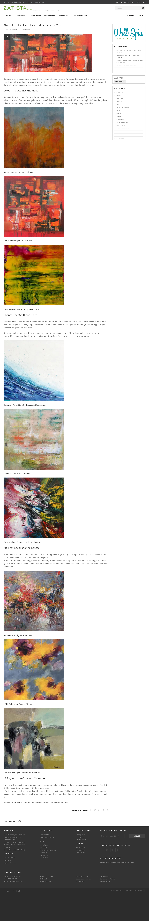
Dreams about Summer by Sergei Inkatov (22, 542)
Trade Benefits (44, 835)
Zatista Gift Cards (9, 840)
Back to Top (138, 890)
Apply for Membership (11, 863)
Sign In (117, 2)
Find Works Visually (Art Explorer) (14, 850)
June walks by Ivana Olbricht (17, 473)
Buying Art (119, 114)
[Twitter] (112, 850)
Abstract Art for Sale (46, 876)
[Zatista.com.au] (18, 9)
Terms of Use (80, 847)
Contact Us (43, 853)
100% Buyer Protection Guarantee (14, 845)
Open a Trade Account (47, 837)
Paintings (21, 15)
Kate (6, 30)
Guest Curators (120, 126)
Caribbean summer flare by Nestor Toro (21, 309)
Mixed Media (36, 15)
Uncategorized (120, 138)
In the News (43, 847)
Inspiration (63, 15)
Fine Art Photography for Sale (13, 881)
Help (133, 2)
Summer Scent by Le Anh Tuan (18, 635)
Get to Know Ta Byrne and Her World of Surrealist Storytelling (127, 70)
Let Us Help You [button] (80, 15)
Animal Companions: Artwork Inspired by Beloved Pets (127, 57)
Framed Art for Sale (82, 876)
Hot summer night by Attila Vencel (19, 240)
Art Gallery (119, 98)
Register (126, 2)
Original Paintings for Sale (12, 876)
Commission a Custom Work (13, 837)
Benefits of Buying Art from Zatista (14, 842)
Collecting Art (120, 120)
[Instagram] (117, 850)
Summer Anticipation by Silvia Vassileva (22, 772)
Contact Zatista (81, 840)
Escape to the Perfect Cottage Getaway (127, 66)
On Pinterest (44, 858)
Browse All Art (8, 847)
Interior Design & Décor (122, 129)
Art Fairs (118, 95)
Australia (123, 862)
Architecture (119, 92)
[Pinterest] (107, 850)
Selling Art (119, 135)
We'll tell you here (37, 2)
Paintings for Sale (45, 881)
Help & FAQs (80, 837)
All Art (8, 15)
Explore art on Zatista (13, 802)
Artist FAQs (7, 860)
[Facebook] (102, 850)
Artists (118, 111)
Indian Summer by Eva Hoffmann (19, 172)
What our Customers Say (48, 850)
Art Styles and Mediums (123, 107)
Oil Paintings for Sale (10, 879)
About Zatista (44, 845)
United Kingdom (110, 862)
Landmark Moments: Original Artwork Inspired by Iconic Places (129, 62)
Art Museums (120, 104)
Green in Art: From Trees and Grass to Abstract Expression (129, 52)
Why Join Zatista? (9, 858)
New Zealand (130, 862)
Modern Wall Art (105, 881)
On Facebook (44, 855)
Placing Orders (80, 835)
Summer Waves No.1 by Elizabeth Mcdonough (25, 405)
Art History (119, 101)
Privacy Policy (80, 850)
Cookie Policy (80, 853)
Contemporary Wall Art (83, 879)
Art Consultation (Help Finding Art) (14, 835)
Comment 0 (15, 30)
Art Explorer (49, 15)
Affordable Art (80, 881)
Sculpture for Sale (45, 879)
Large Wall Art (104, 876)
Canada (102, 862)
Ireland (118, 862)
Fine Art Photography (122, 123)
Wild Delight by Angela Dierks (18, 704)
